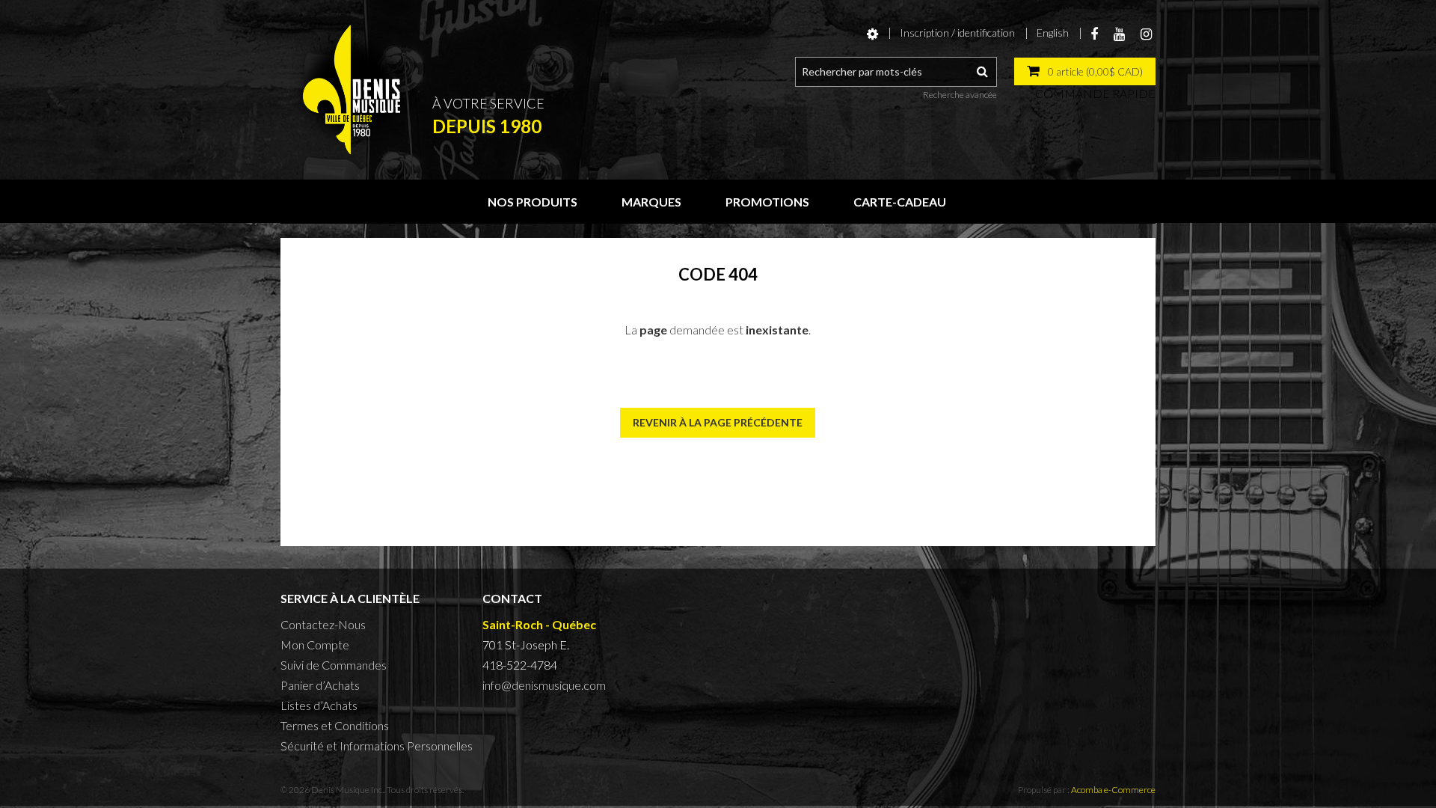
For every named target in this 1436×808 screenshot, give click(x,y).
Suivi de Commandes (333, 665)
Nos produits (532, 202)
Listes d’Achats (319, 705)
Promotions (767, 202)
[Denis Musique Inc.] (351, 90)
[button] (1085, 71)
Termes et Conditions (334, 725)
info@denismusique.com (544, 685)
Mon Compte (314, 644)
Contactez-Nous (323, 624)
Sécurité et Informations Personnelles (376, 745)
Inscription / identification (957, 32)
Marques (651, 202)
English (1053, 32)
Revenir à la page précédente (718, 422)
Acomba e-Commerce (1113, 789)
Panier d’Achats (320, 685)
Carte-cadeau (899, 202)
